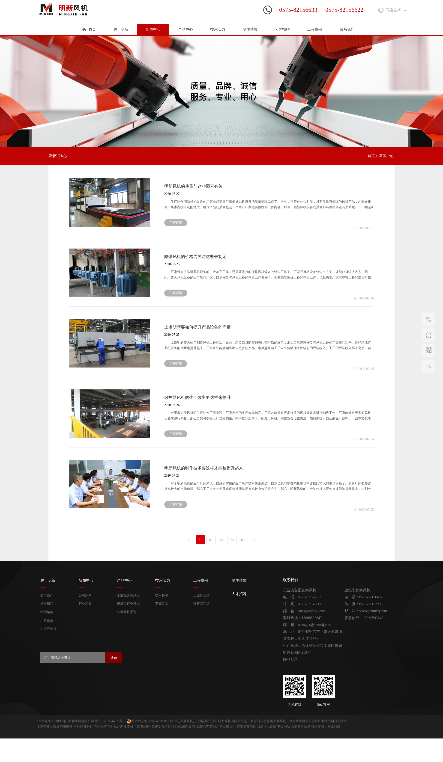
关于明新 (121, 29)
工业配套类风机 (128, 595)
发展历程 (46, 603)
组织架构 (46, 612)
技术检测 (161, 595)
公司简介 (46, 595)
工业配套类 (201, 595)
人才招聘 (282, 29)
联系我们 (347, 29)
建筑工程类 (201, 603)
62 (211, 540)
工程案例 (314, 29)
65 (242, 540)
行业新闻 (85, 603)
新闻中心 (153, 29)
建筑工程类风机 (128, 603)
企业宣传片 (48, 628)
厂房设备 (46, 620)
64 (232, 540)
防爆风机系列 (126, 612)
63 (221, 540)
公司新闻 (85, 595)
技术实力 (217, 29)
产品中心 (185, 29)
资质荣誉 (250, 29)
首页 (92, 29)
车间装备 (161, 603)
